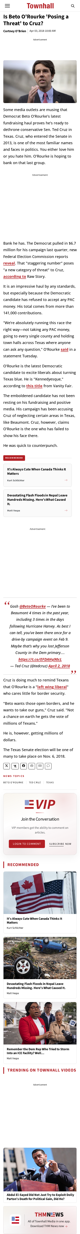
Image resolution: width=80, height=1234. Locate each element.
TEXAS (50, 782)
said (64, 349)
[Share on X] (6, 766)
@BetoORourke (32, 606)
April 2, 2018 (59, 665)
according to (14, 276)
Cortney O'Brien (14, 31)
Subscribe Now (60, 844)
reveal (9, 263)
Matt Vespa (13, 993)
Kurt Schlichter (15, 928)
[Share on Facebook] (23, 766)
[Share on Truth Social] (15, 766)
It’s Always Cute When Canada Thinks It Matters (34, 920)
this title (34, 385)
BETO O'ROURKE (13, 782)
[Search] (73, 5)
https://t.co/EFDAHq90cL (40, 659)
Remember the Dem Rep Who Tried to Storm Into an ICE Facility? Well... (38, 1051)
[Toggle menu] (7, 6)
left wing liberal (52, 686)
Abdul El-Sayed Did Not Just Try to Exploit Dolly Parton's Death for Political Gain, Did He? (40, 1197)
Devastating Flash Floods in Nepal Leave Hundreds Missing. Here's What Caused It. (36, 986)
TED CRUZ (35, 782)
